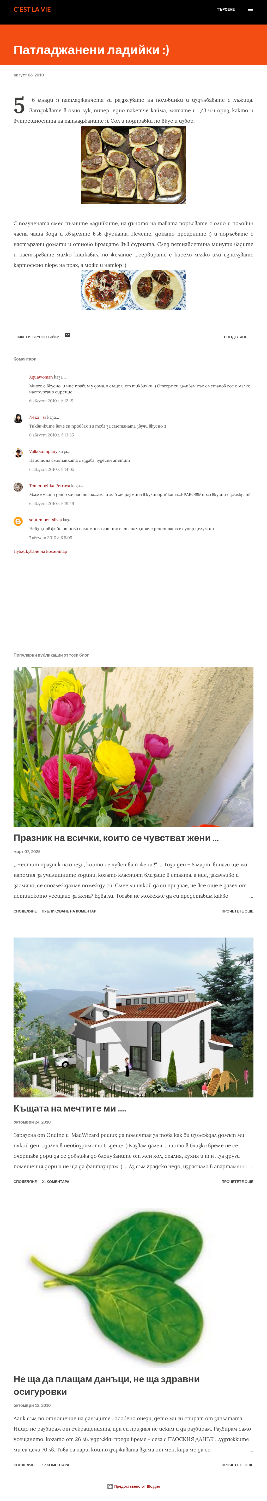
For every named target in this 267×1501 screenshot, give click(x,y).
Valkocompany (43, 451)
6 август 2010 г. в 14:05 (51, 469)
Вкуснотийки (45, 337)
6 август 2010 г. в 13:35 (51, 434)
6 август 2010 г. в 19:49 (51, 503)
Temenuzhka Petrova (49, 485)
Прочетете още (237, 911)
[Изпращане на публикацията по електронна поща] (67, 337)
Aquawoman (41, 377)
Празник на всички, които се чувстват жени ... (116, 837)
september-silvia (45, 519)
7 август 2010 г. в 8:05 (50, 537)
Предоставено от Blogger (136, 1486)
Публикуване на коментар (40, 551)
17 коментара (55, 1465)
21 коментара (55, 1181)
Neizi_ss (37, 417)
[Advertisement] (133, 607)
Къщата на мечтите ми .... (70, 1108)
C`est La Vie (32, 9)
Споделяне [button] (235, 337)
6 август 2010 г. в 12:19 (51, 400)
